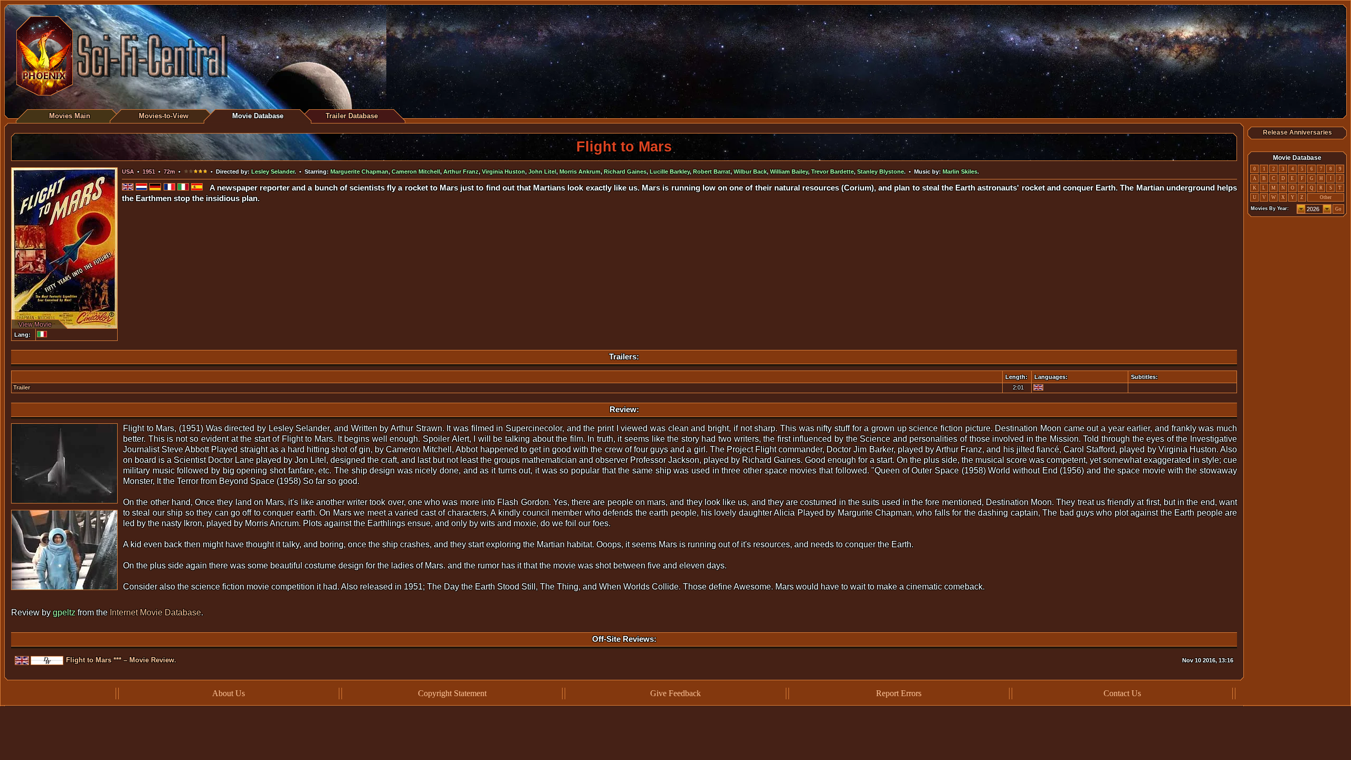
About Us (228, 693)
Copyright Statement (452, 693)
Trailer (21, 387)
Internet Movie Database (155, 612)
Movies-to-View (163, 116)
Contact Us (1122, 693)
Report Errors (898, 693)
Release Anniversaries (1297, 132)
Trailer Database (352, 116)
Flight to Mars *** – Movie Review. (121, 660)
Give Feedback (675, 693)
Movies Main (69, 116)
